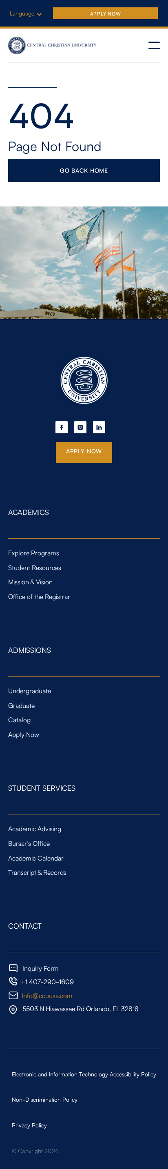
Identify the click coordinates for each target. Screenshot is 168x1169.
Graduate (21, 705)
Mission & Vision (30, 581)
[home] (53, 45)
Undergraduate (29, 690)
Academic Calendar (36, 857)
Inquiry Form (40, 968)
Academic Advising (34, 828)
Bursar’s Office (29, 842)
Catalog (19, 719)
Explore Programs (33, 552)
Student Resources (34, 567)
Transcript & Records (37, 871)
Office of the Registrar (39, 596)
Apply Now (105, 13)
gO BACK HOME (84, 170)
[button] (30, 13)
